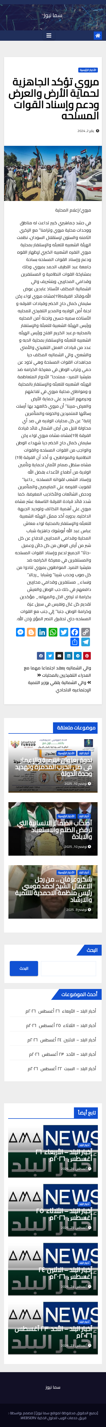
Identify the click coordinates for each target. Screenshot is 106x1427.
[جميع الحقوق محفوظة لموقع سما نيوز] (66, 1413)
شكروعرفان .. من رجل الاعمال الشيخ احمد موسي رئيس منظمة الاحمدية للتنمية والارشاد (53, 889)
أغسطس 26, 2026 (74, 1168)
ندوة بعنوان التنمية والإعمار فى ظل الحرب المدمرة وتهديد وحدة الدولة (53, 767)
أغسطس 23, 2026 (74, 1345)
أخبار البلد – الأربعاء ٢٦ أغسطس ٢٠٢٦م (61, 1011)
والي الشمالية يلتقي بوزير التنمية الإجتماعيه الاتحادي (59, 686)
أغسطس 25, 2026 (74, 1227)
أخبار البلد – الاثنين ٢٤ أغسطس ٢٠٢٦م (61, 1040)
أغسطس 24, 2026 (74, 1286)
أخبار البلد (84, 753)
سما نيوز (53, 15)
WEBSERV (28, 1418)
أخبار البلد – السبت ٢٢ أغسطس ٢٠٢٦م (62, 1068)
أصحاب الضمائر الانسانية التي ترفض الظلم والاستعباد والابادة (54, 830)
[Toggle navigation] (49, 35)
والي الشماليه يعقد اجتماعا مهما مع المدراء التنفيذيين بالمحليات (57, 671)
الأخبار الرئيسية (88, 70)
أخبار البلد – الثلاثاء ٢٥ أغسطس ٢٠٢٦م (61, 1025)
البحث (92, 950)
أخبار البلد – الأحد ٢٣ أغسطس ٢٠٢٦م (62, 1054)
